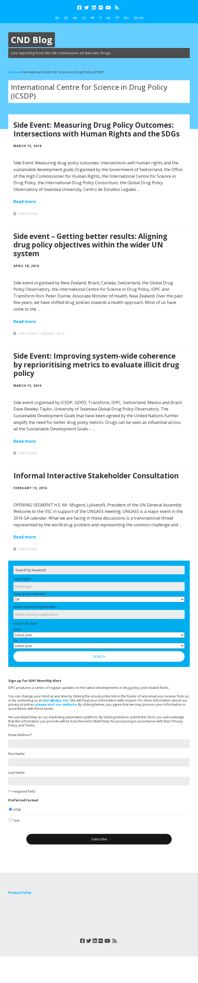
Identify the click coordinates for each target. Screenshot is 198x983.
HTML (17, 810)
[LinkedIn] (94, 7)
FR (92, 17)
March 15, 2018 (27, 146)
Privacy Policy (19, 892)
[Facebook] (79, 7)
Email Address (20, 734)
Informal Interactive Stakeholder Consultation (96, 475)
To (15, 640)
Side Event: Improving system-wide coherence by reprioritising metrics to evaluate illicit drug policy (96, 364)
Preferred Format (23, 800)
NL (109, 17)
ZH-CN (138, 17)
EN (75, 17)
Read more (24, 201)
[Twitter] (86, 7)
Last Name (16, 772)
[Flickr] (101, 7)
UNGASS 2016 (52, 333)
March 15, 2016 (27, 385)
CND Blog (31, 40)
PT (117, 17)
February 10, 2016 (30, 488)
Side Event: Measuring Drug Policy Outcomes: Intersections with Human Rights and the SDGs (96, 129)
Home (13, 72)
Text (16, 820)
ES (84, 17)
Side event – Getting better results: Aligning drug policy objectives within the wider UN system (90, 244)
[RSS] (117, 7)
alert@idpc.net (55, 700)
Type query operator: (30, 593)
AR (57, 17)
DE (66, 17)
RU (126, 17)
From (17, 629)
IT (100, 17)
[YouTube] (108, 7)
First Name (16, 753)
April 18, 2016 (26, 266)
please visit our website (56, 704)
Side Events (27, 213)
